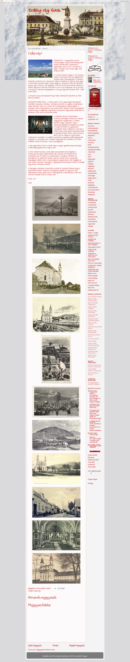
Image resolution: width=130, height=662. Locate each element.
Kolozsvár (91, 126)
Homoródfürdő (92, 222)
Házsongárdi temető (94, 247)
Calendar (95, 451)
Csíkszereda (91, 140)
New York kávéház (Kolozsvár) (93, 260)
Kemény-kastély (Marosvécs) (93, 352)
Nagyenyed (91, 166)
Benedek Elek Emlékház (92, 240)
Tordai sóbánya (92, 278)
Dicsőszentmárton (93, 190)
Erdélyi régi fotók (44, 10)
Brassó (90, 138)
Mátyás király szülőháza (92, 250)
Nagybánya (91, 185)
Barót (89, 145)
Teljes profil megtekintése (97, 81)
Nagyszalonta (92, 178)
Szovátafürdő (92, 205)
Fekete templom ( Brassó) (93, 374)
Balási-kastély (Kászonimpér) (92, 300)
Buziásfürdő (91, 219)
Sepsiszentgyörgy (93, 133)
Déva (89, 157)
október (90, 117)
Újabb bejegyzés (35, 645)
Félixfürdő (91, 214)
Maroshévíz (91, 192)
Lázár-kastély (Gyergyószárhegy (93, 344)
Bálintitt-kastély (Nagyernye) (93, 304)
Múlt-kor (92, 437)
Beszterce (91, 169)
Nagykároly (91, 195)
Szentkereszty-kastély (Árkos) (95, 328)
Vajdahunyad (92, 171)
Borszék (90, 210)
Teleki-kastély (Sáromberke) (92, 332)
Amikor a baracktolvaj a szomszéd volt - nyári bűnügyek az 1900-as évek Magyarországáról (95, 398)
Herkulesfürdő (92, 207)
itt (34, 179)
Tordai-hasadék (92, 276)
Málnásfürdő (92, 212)
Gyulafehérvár (92, 173)
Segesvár (91, 161)
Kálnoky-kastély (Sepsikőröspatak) (93, 320)
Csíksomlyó (37, 591)
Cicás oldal (91, 462)
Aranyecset (91, 465)
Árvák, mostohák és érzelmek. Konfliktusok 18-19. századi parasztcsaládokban (95, 427)
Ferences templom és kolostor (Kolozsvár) (94, 366)
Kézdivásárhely (92, 131)
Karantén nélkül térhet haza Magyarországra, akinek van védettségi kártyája (95, 415)
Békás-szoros (92, 273)
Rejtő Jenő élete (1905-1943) (94, 407)
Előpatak (90, 226)
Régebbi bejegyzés (77, 645)
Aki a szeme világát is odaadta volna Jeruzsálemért (95, 440)
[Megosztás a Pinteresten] (64, 588)
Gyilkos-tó (91, 281)
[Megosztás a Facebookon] (62, 588)
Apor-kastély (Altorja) (94, 297)
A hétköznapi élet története (95, 421)
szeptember (91, 119)
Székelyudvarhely (93, 147)
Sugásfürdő (91, 224)
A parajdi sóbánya (93, 285)
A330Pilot (71, 656)
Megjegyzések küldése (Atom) (45, 650)
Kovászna (91, 143)
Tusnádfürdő (92, 203)
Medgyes (90, 164)
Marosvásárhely (93, 128)
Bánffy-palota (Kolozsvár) (92, 356)
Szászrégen (91, 176)
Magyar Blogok (92, 479)
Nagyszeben (91, 159)
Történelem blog (94, 404)
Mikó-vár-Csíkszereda (95, 263)
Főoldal (55, 645)
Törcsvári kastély (93, 339)
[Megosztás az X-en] (61, 588)
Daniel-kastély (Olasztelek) (92, 312)
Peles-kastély (92, 341)
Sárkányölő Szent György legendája (93, 270)
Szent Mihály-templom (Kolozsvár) (94, 370)
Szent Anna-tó (92, 283)
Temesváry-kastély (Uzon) (94, 336)
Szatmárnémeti (93, 187)
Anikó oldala (93, 433)
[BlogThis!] (59, 588)
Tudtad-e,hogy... (94, 435)
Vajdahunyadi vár (93, 290)
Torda (89, 180)
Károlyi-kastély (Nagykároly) (92, 348)
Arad (89, 154)
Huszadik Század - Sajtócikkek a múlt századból (95, 446)
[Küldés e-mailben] (58, 588)
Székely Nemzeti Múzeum (93, 236)
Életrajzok (91, 457)
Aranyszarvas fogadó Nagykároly (94, 266)
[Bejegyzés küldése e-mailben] (55, 588)
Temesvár (91, 183)
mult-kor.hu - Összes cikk (94, 391)
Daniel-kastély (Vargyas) (92, 308)
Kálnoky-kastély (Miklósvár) (93, 316)
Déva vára (91, 288)
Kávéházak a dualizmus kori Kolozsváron (92, 255)
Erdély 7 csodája (93, 233)
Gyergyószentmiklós (94, 150)
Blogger (85, 656)
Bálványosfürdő (93, 217)
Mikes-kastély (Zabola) (92, 324)
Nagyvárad (91, 135)
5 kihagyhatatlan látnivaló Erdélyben (93, 383)
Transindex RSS (94, 410)
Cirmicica (97, 78)
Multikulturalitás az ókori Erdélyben (94, 244)
